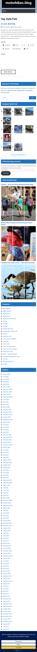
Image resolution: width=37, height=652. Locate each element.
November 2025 (7, 392)
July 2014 (6, 627)
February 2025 (7, 410)
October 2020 (7, 503)
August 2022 (6, 468)
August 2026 (6, 374)
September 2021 (7, 483)
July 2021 (6, 488)
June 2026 (6, 379)
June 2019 (6, 536)
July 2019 (6, 533)
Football (5, 324)
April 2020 (6, 518)
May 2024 (6, 430)
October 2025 (7, 394)
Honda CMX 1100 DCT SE (10, 331)
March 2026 (6, 387)
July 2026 (6, 377)
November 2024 (7, 415)
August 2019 (6, 531)
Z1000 (5, 364)
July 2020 (6, 510)
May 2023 (6, 455)
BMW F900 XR (7, 311)
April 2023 (6, 457)
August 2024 (6, 422)
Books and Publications (9, 319)
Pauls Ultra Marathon (9, 346)
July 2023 (6, 450)
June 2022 (6, 473)
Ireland (5, 334)
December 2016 (7, 604)
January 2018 (7, 574)
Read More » (8, 72)
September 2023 (7, 445)
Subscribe (6, 173)
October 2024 (7, 417)
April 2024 (6, 432)
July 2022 (6, 470)
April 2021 (6, 495)
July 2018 (6, 561)
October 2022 (7, 465)
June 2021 (6, 490)
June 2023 (6, 452)
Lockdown (6, 341)
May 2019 (6, 538)
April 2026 (6, 384)
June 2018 (6, 563)
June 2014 (6, 629)
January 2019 (7, 548)
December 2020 (7, 500)
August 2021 (6, 485)
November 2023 (7, 440)
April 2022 (6, 478)
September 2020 (7, 505)
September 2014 (7, 621)
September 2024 (7, 420)
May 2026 (6, 382)
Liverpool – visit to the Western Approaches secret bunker (17, 184)
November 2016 (7, 606)
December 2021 (7, 480)
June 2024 (6, 427)
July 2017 (6, 586)
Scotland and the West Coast (11, 357)
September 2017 (7, 581)
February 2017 (7, 599)
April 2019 (6, 541)
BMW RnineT (6, 314)
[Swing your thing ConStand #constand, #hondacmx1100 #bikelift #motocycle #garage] (29, 129)
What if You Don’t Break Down (15, 90)
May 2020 (6, 516)
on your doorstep (8, 23)
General (19, 27)
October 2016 (7, 609)
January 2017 (7, 601)
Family (15, 27)
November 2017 (7, 576)
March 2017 (6, 596)
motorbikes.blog (18, 3)
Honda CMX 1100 (8, 329)
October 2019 (7, 528)
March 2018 (6, 571)
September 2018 (7, 556)
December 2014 (7, 614)
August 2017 (6, 584)
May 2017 (6, 591)
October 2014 (7, 619)
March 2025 (6, 407)
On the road (6, 344)
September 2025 (7, 397)
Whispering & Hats (8, 362)
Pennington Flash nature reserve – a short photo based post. (18, 263)
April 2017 (6, 594)
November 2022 (7, 463)
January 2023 (7, 460)
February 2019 (7, 546)
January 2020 (7, 521)
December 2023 (7, 437)
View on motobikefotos (18, 154)
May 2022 (6, 475)
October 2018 (7, 553)
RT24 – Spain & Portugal (10, 354)
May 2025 (6, 402)
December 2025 (7, 389)
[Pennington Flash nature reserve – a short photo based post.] (18, 282)
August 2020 (6, 508)
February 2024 (7, 435)
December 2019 (7, 523)
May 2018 (6, 566)
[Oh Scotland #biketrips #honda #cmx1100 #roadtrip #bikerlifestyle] (18, 147)
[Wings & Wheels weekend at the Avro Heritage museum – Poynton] (18, 243)
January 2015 (7, 611)
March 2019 (6, 543)
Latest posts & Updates (9, 339)
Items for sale (7, 336)
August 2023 (6, 447)
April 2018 (6, 568)
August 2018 (6, 558)
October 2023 (7, 442)
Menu (4, 11)
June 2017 (6, 589)
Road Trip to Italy (8, 351)
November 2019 (7, 526)
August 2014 (6, 624)
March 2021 (6, 498)
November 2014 (7, 616)
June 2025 (6, 399)
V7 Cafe (5, 359)
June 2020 (6, 513)
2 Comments (6, 27)
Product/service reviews (10, 349)
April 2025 (6, 404)
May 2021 (6, 493)
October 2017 (7, 579)
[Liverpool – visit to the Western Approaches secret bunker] (18, 203)
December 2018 (7, 551)
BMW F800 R (6, 309)
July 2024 (6, 425)
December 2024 (7, 412)
